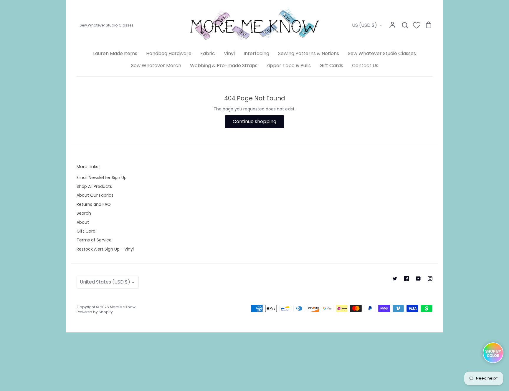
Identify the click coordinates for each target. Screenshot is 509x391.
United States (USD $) (105, 282)
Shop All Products (94, 186)
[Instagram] (430, 278)
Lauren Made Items (115, 53)
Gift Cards (331, 65)
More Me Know (122, 306)
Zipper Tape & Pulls (288, 65)
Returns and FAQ (94, 204)
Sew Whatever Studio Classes (382, 53)
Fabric (207, 53)
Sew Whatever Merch (156, 65)
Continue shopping (254, 121)
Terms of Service (94, 240)
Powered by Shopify (95, 311)
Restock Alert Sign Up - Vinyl (105, 249)
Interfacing (256, 53)
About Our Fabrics (95, 195)
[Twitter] (395, 278)
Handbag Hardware (168, 53)
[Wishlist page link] (416, 25)
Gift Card (86, 231)
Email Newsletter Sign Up (102, 177)
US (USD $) (364, 25)
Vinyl (229, 53)
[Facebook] (406, 278)
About (83, 222)
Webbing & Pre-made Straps (223, 65)
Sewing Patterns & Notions (308, 53)
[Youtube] (418, 278)
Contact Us (365, 65)
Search (84, 213)
